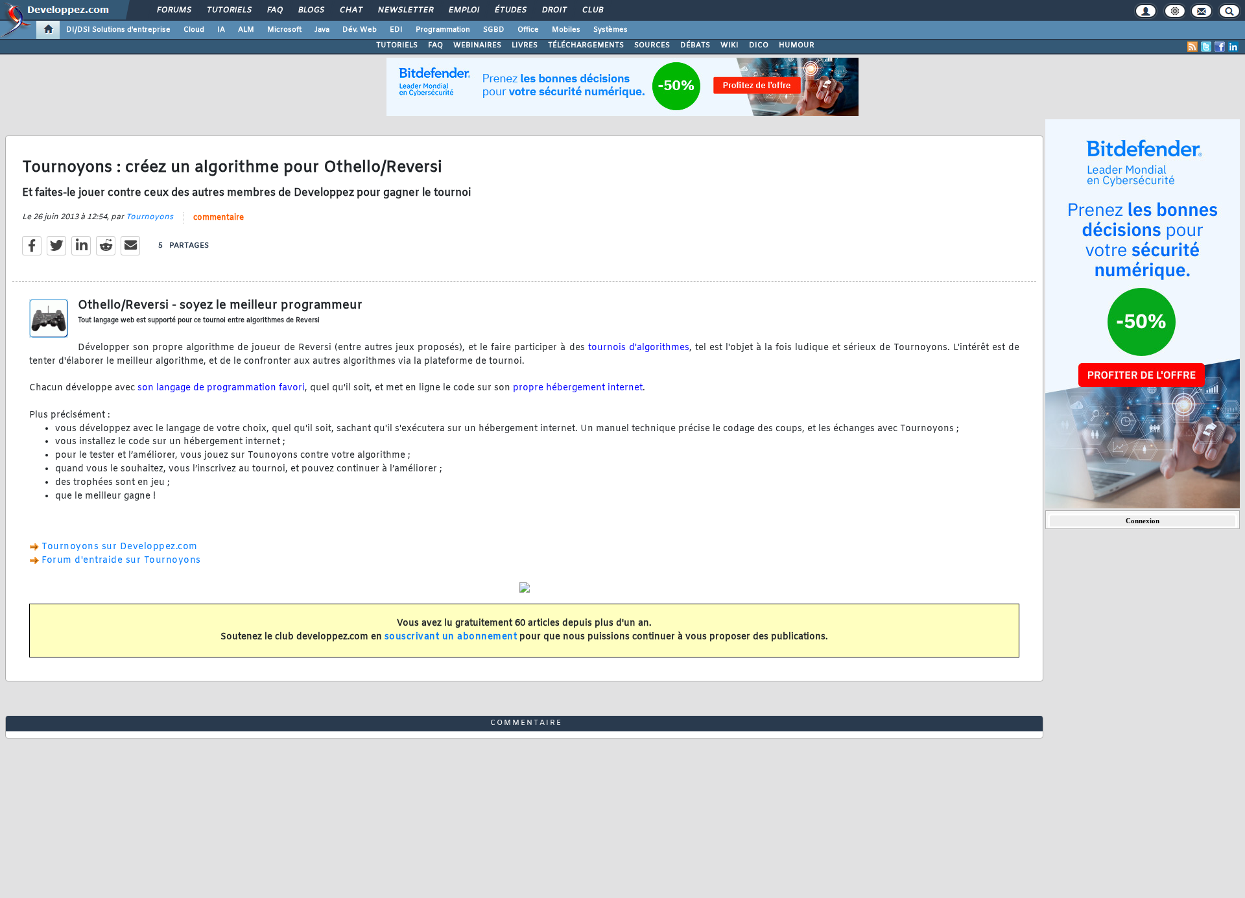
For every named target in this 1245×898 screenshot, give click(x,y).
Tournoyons (149, 217)
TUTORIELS (397, 45)
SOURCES (652, 45)
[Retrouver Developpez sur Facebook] (1220, 46)
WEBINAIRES (477, 45)
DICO (758, 45)
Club (592, 10)
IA (221, 29)
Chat (350, 10)
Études (510, 10)
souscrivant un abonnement (451, 637)
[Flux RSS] (1192, 46)
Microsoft (284, 29)
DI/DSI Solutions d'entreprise (118, 29)
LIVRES (525, 45)
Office (528, 29)
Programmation (443, 29)
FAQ (274, 10)
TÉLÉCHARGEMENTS (586, 45)
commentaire (218, 218)
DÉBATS (695, 45)
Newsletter (405, 10)
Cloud (194, 29)
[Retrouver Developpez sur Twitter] (1206, 46)
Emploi (463, 10)
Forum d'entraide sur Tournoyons (121, 560)
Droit (553, 10)
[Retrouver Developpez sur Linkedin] (1233, 46)
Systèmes (610, 29)
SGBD (493, 29)
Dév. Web (359, 29)
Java (321, 29)
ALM (246, 29)
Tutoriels (228, 10)
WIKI (729, 45)
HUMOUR (796, 45)
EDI (396, 29)
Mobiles (566, 29)
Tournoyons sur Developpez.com (120, 547)
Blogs (310, 10)
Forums (173, 10)
